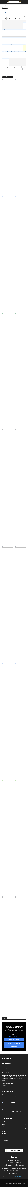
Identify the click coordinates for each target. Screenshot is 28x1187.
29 (25, 51)
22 (25, 44)
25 (11, 51)
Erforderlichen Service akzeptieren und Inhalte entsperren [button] (14, 1045)
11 (11, 37)
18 (11, 44)
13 (18, 37)
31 (7, 59)
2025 (5, 18)
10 (7, 37)
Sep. (16, 18)
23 (4, 51)
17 (7, 44)
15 (25, 37)
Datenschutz (17, 1181)
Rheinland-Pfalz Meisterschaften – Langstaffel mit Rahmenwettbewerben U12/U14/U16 (13, 1077)
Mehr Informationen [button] (14, 1036)
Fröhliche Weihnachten (7, 1083)
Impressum (10, 1181)
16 (4, 44)
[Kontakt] (5, 1104)
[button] (2, 2)
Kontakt (13, 1102)
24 (7, 51)
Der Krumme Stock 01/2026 (8, 1067)
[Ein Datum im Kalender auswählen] (12, 18)
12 (14, 37)
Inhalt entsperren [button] (14, 1039)
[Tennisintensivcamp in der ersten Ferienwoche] (5, 1111)
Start (3, 5)
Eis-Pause (13, 1095)
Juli (9, 18)
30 (4, 59)
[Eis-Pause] (5, 1097)
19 (14, 44)
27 (18, 51)
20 (18, 44)
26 (14, 51)
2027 (20, 18)
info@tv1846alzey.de (19, 1176)
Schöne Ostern (5, 1072)
